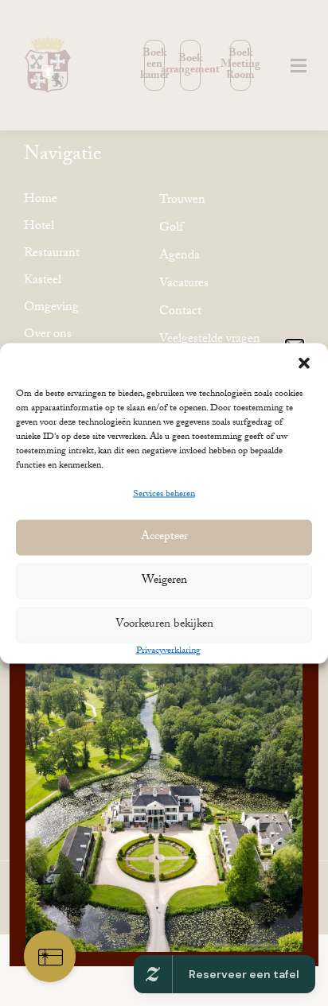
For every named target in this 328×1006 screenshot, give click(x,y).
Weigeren (164, 581)
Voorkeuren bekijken (164, 625)
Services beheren (164, 494)
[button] (304, 363)
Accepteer (164, 537)
